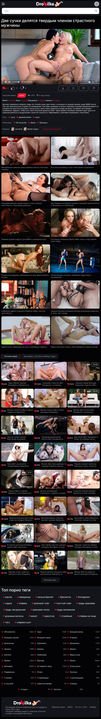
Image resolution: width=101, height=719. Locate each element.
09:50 (57, 100)
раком (8, 597)
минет (34, 616)
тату (7, 622)
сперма (23, 603)
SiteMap (93, 707)
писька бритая (45, 597)
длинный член (41, 603)
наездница (24, 597)
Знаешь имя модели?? (52, 129)
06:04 (42, 100)
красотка (49, 616)
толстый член (63, 603)
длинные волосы (14, 616)
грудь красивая (86, 603)
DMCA (70, 707)
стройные (66, 616)
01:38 (13, 100)
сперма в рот (24, 622)
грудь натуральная (15, 609)
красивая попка (41, 609)
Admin (21, 95)
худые (8, 603)
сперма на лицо (87, 616)
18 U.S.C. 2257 (81, 707)
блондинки (84, 597)
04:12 (25, 100)
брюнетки (65, 597)
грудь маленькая (66, 609)
